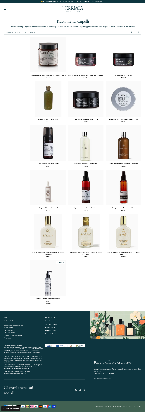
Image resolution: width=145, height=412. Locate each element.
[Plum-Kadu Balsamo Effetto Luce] (86, 143)
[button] (23, 343)
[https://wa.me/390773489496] (84, 390)
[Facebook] (76, 390)
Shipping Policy (50, 331)
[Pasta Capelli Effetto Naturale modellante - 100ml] (48, 54)
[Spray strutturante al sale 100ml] (86, 187)
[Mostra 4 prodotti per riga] (139, 32)
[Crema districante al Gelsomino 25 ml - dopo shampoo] (48, 232)
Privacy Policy (50, 327)
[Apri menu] (7, 9)
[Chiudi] (138, 378)
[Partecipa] (136, 402)
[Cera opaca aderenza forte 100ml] (86, 99)
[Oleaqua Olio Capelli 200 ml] (48, 99)
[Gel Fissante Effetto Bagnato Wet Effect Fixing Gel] (86, 54)
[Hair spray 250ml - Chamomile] (48, 187)
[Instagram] (80, 390)
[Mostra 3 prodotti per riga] (135, 32)
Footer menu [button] (51, 318)
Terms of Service (51, 324)
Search (47, 321)
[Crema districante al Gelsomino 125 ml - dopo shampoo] (123, 232)
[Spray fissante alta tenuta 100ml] (123, 187)
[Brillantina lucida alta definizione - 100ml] (123, 99)
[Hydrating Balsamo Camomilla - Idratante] (123, 143)
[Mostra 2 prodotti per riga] (131, 32)
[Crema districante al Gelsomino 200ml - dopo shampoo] (86, 232)
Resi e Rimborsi (50, 334)
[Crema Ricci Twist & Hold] (123, 54)
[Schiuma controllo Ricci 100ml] (48, 143)
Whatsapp (7, 338)
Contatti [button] (8, 318)
